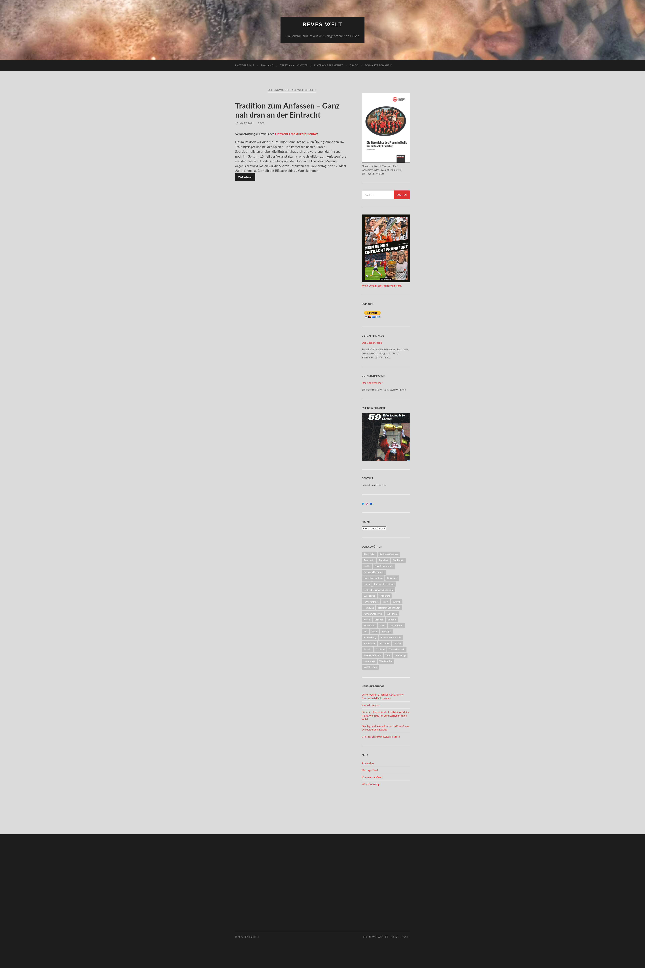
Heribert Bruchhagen (389, 607)
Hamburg (369, 607)
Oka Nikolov (396, 625)
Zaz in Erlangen (370, 704)
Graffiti (397, 601)
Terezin (367, 649)
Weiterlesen (245, 177)
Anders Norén (387, 937)
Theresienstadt (397, 649)
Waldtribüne (370, 667)
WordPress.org (370, 784)
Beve (261, 123)
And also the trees (389, 554)
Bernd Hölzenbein (384, 566)
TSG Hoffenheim (372, 655)
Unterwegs (369, 661)
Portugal (386, 631)
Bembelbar (398, 560)
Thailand (267, 65)
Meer (382, 625)
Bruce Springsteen (373, 577)
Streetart (384, 643)
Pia (365, 631)
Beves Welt (322, 24)
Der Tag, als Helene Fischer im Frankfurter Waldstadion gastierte (386, 727)
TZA (387, 655)
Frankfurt (385, 595)
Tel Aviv (397, 643)
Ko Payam (392, 613)
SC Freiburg (370, 637)
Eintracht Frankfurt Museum (379, 589)
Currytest (392, 577)
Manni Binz (369, 625)
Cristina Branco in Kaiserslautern (381, 736)
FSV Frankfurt (371, 601)
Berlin (367, 566)
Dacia (367, 584)
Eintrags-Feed (370, 770)
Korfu (367, 619)
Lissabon (378, 619)
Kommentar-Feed (372, 777)
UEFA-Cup (400, 655)
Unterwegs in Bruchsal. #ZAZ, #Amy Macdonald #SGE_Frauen (382, 696)
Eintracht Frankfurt (328, 65)
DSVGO (354, 65)
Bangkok (383, 560)
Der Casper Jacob (372, 342)
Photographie (244, 65)
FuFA (386, 601)
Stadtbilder (369, 643)
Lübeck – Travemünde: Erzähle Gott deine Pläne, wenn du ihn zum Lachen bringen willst (386, 715)
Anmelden (368, 763)
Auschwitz (369, 560)
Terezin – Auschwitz (294, 65)
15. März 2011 (244, 123)
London (392, 619)
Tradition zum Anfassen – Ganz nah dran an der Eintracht (287, 110)
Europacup (369, 595)
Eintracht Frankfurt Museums (295, 134)
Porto (375, 631)
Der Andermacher (372, 382)
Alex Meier (369, 554)
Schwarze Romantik (378, 65)
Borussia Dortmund (374, 572)
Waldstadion (386, 661)
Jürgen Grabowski (373, 613)
